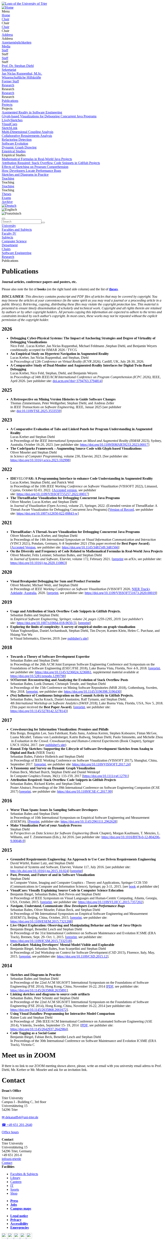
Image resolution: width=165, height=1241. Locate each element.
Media (6, 46)
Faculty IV (9, 233)
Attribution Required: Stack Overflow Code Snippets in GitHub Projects (51, 163)
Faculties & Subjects (24, 1174)
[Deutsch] (9, 205)
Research (8, 85)
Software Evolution (15, 143)
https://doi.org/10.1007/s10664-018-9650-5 (46, 623)
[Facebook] (5, 1237)
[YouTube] (17, 1237)
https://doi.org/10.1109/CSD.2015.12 (82, 956)
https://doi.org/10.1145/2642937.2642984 (38, 1029)
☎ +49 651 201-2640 (17, 1125)
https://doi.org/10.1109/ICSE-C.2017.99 (84, 791)
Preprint (34, 821)
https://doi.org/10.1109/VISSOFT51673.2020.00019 (120, 593)
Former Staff (10, 81)
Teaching (8, 178)
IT (12, 1185)
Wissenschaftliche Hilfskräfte (21, 77)
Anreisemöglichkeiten (16, 42)
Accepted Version (23, 547)
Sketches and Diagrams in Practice (25, 174)
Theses (6, 194)
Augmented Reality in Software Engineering (32, 112)
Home (6, 15)
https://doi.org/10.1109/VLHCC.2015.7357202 (110, 902)
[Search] (43, 222)
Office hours (10, 1132)
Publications (10, 101)
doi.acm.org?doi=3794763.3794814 (77, 381)
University (9, 226)
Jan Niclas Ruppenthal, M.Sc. (22, 73)
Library (15, 1178)
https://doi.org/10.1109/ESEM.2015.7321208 (41, 921)
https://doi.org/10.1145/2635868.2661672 (38, 1010)
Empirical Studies (14, 151)
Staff (5, 50)
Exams (6, 198)
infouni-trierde (11, 1159)
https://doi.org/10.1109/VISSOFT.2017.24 (101, 764)
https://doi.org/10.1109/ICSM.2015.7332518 (40, 941)
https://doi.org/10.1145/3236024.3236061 (63, 672)
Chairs (6, 249)
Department (10, 245)
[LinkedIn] (29, 1237)
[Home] (8, 7)
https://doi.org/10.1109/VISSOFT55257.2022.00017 (52, 494)
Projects (7, 104)
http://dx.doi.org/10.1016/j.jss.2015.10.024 (39, 871)
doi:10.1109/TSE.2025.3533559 (38, 411)
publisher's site (77, 638)
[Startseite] (24, 3)
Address (7, 34)
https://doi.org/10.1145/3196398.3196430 (92, 691)
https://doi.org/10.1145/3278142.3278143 (38, 711)
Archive (7, 202)
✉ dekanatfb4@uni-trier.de (20, 1117)
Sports (14, 1189)
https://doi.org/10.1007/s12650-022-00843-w (47, 513)
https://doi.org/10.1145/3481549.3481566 (90, 547)
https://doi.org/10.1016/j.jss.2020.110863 (38, 563)
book (132, 886)
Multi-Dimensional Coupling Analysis (27, 132)
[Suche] (3, 218)
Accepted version (65, 490)
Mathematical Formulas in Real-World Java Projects (37, 159)
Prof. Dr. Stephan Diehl (18, 66)
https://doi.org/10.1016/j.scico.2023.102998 (39, 460)
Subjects (7, 237)
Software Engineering (16, 253)
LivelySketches (12, 120)
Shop (13, 1193)
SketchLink (9, 128)
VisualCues (9, 124)
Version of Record (121, 509)
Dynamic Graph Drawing (19, 147)
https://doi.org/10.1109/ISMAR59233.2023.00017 (114, 444)
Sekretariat (9, 69)
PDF (110, 986)
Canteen (15, 1182)
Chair (5, 19)
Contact (7, 1163)
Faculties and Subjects (17, 229)
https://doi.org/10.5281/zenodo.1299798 (37, 676)
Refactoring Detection (17, 139)
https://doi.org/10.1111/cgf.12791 (105, 776)
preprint (118, 559)
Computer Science (14, 241)
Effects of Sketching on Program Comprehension (35, 167)
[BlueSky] (11, 1237)
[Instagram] (23, 1237)
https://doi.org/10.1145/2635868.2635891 (38, 990)
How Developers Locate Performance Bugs (31, 170)
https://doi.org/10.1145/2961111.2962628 (88, 821)
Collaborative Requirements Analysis (27, 136)
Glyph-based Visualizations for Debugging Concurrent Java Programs (49, 116)
